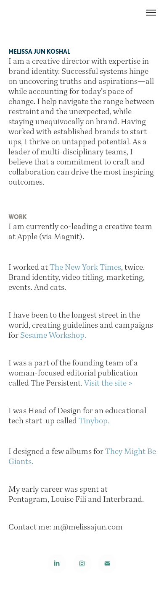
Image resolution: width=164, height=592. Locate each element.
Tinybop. (95, 420)
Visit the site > (108, 383)
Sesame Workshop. (53, 335)
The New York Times (85, 267)
